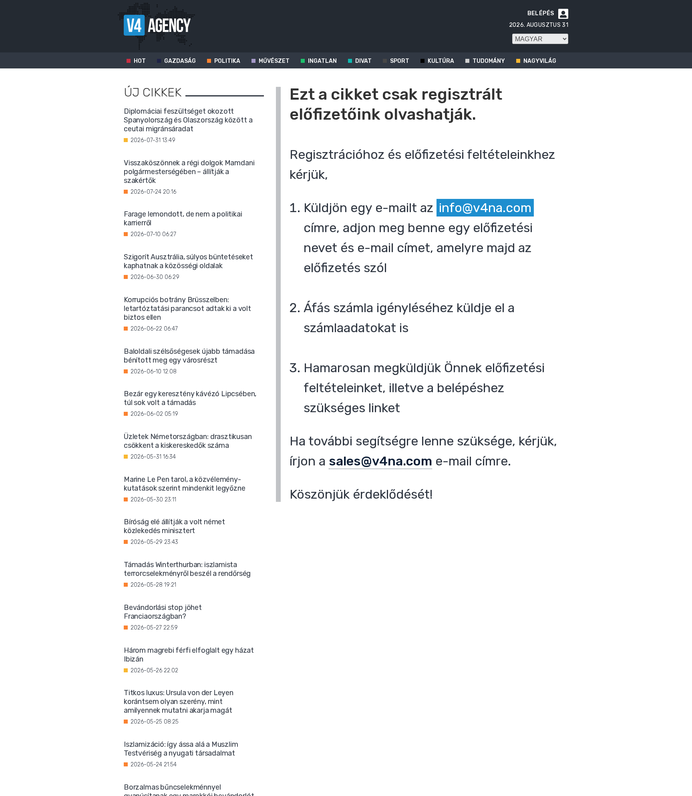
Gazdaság (180, 61)
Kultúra (441, 61)
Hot (140, 61)
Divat (363, 61)
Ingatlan (322, 61)
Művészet (274, 61)
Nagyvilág (539, 61)
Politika (227, 61)
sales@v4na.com (380, 461)
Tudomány (489, 61)
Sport (399, 61)
